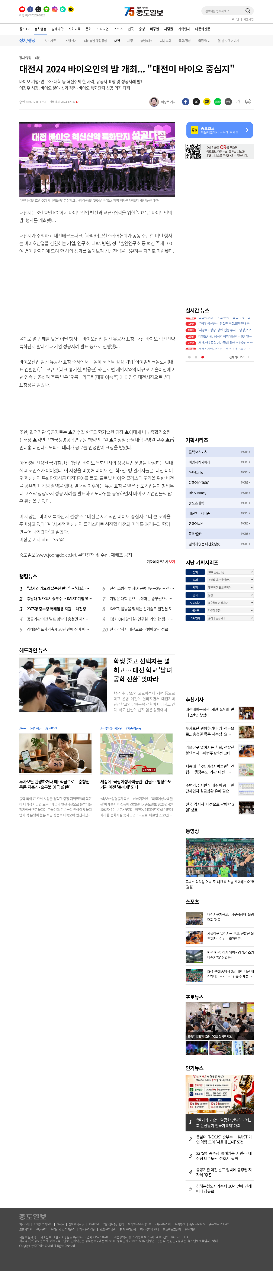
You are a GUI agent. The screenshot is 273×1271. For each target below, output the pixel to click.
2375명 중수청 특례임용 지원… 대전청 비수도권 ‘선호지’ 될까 (60, 608)
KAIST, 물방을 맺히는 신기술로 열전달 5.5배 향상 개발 (142, 608)
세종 (130, 41)
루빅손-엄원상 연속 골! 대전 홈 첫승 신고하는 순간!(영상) (220, 884)
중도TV (24, 28)
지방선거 (71, 41)
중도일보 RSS (197, 1224)
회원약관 (94, 1224)
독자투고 (180, 1224)
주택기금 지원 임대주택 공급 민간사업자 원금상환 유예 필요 (210, 787)
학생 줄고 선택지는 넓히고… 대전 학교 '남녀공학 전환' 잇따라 (142, 669)
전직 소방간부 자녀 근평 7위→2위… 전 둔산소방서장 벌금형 (142, 588)
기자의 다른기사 (161, 561)
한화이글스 (196, 523)
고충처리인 (25, 1229)
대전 (117, 41)
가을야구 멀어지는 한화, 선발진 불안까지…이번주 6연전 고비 (210, 749)
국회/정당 (185, 41)
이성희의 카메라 (199, 462)
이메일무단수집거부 (139, 1224)
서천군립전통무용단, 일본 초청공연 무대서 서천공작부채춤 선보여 (226, 346)
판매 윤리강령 (128, 1229)
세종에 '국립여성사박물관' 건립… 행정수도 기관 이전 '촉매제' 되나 (135, 784)
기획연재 (184, 28)
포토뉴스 (194, 997)
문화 (88, 28)
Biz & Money (197, 492)
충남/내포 (146, 41)
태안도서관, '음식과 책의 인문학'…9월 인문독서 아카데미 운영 (226, 327)
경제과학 (57, 28)
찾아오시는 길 (76, 1224)
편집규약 (41, 1229)
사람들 (168, 28)
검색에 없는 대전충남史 (204, 543)
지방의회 (165, 41)
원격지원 (190, 1229)
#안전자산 (51, 728)
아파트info (196, 472)
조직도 (60, 1224)
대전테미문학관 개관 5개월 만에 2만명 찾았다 (210, 711)
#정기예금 (35, 728)
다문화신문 (202, 28)
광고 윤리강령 (108, 1229)
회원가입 (248, 19)
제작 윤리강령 (87, 1229)
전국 (131, 28)
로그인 (235, 19)
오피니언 (103, 28)
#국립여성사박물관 (111, 728)
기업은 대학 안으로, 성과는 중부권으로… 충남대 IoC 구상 (142, 598)
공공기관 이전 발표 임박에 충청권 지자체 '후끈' (60, 619)
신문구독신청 (163, 1224)
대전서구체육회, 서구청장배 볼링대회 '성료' (230, 916)
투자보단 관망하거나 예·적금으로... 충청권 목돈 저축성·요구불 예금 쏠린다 (54, 784)
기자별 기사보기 (43, 1224)
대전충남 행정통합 (95, 41)
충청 (142, 28)
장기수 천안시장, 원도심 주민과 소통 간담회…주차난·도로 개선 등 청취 (226, 340)
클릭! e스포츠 (198, 451)
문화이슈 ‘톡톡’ (199, 482)
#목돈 (22, 728)
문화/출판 (195, 533)
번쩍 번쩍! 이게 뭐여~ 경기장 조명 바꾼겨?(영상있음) (230, 954)
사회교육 (74, 28)
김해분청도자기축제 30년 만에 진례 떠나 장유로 (60, 629)
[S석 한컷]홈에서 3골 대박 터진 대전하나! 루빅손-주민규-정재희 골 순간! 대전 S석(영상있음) (230, 973)
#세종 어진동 (133, 728)
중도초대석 (196, 503)
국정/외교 (204, 41)
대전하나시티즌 (199, 513)
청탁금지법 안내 (149, 1229)
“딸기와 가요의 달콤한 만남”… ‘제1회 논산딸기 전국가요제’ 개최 (60, 588)
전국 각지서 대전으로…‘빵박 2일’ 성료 (139, 629)
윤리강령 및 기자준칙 (63, 1229)
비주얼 (154, 28)
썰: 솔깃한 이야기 (228, 41)
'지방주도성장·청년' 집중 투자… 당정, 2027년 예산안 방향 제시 (226, 320)
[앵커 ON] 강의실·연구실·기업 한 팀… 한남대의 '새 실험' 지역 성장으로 (142, 619)
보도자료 (50, 41)
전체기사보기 (236, 357)
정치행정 (40, 28)
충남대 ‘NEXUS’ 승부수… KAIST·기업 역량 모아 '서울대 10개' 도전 (60, 598)
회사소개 (24, 1224)
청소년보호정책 (172, 1229)
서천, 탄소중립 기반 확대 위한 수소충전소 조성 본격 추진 (226, 333)
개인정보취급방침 (113, 1224)
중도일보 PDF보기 (219, 1224)
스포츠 (118, 28)
